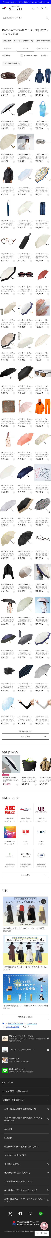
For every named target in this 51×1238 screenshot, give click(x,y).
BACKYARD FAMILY (15, 1024)
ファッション (32, 1024)
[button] (25, 736)
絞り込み (44, 1233)
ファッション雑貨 (12, 1027)
